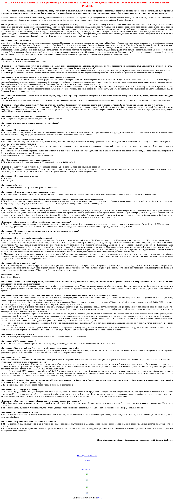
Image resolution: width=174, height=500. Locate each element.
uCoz (99, 498)
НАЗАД (87, 460)
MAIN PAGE (87, 469)
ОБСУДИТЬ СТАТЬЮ (87, 456)
